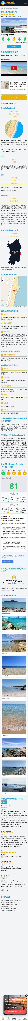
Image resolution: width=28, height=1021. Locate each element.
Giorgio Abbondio (6, 861)
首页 (3, 1019)
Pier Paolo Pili (23, 32)
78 (8, 473)
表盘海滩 (3, 906)
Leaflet (13, 306)
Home (2, 8)
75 (25, 473)
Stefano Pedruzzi (6, 831)
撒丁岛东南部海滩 (8, 8)
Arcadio (3, 631)
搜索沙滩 (8, 1019)
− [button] (2, 281)
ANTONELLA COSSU (6, 613)
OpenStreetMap (19, 306)
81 (3, 473)
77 (19, 473)
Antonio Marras (5, 775)
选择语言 (25, 1019)
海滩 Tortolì (15, 8)
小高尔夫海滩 (4, 910)
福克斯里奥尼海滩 (6, 905)
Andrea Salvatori (5, 875)
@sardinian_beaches (16, 583)
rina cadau (4, 793)
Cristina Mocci (5, 735)
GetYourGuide (12, 103)
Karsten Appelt (5, 675)
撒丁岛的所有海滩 (6, 59)
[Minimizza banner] (26, 995)
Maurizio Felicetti (6, 806)
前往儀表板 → (8, 562)
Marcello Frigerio (5, 698)
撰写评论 (3, 802)
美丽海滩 (14, 1019)
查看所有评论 (4, 890)
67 (14, 473)
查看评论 (18, 16)
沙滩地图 (19, 1019)
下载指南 (14, 98)
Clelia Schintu (4, 653)
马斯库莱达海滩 (5, 908)
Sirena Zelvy (4, 851)
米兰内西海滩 (4, 903)
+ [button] (2, 278)
